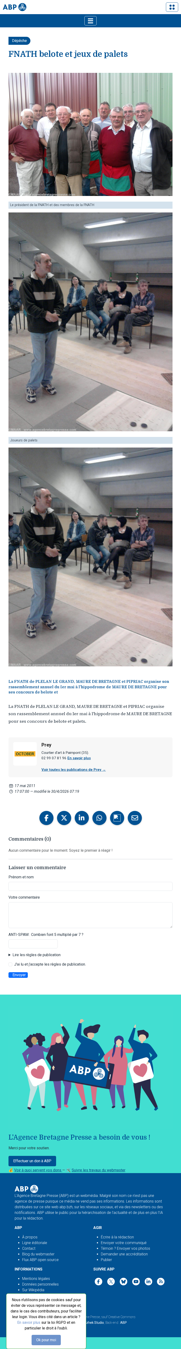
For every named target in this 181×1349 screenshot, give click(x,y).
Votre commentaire (24, 897)
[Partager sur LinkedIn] (82, 818)
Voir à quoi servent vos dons (38, 1170)
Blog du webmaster (38, 1254)
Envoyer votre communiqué (124, 1243)
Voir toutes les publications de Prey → (73, 770)
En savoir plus (28, 1322)
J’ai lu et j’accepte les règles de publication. (50, 964)
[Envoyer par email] (135, 818)
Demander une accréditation (124, 1254)
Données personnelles (40, 1284)
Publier (106, 1260)
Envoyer (19, 975)
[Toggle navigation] (172, 7)
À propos (29, 1237)
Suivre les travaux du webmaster (98, 1170)
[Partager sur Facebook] (46, 818)
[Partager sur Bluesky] (117, 818)
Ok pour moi (46, 1340)
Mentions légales (36, 1278)
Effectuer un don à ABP (32, 1161)
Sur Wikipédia (33, 1290)
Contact (28, 1248)
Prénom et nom (21, 877)
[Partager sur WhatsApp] (99, 818)
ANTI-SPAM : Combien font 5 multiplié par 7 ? (45, 934)
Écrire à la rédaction (117, 1237)
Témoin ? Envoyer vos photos (125, 1248)
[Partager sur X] (64, 818)
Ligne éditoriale (34, 1243)
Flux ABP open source (40, 1260)
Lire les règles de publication (36, 955)
